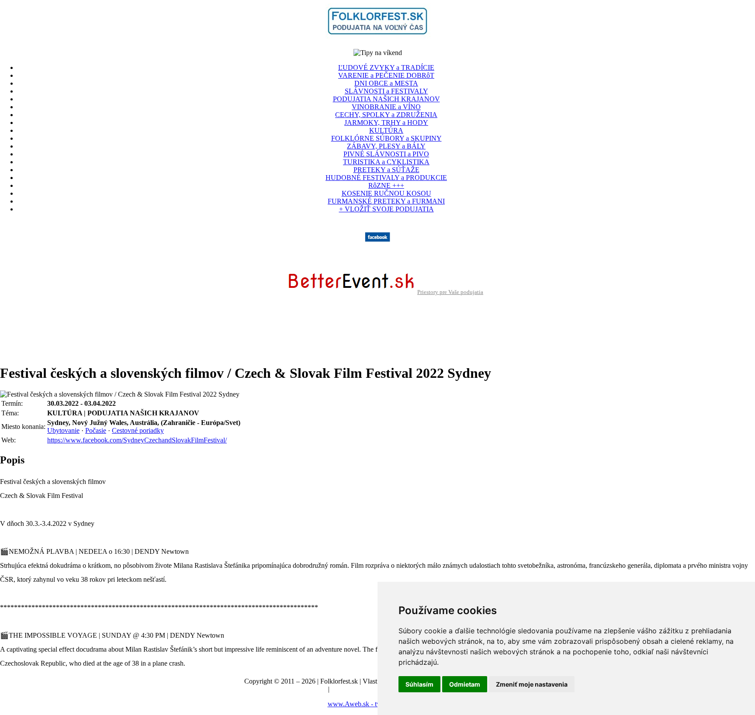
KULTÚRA (386, 130)
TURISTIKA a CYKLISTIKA (386, 162)
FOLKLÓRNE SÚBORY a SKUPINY (386, 138)
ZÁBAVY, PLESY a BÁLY (386, 146)
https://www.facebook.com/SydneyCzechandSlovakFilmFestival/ (137, 440)
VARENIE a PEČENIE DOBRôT (386, 75)
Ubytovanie (63, 430)
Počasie (95, 430)
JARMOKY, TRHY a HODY (386, 122)
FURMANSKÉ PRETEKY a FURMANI (386, 201)
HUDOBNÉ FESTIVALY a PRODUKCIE (386, 177)
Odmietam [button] (464, 684)
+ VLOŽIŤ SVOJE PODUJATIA (386, 209)
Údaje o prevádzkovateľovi (288, 689)
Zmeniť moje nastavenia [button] (532, 684)
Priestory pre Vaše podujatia (450, 292)
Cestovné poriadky (138, 430)
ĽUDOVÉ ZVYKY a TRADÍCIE (386, 67)
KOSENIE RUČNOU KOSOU (386, 193)
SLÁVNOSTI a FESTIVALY (386, 91)
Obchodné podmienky (362, 689)
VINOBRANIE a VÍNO (386, 107)
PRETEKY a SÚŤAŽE (386, 169)
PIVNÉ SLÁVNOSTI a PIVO (386, 154)
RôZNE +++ (386, 185)
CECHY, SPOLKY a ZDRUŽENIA (386, 114)
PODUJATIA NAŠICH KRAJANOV (386, 99)
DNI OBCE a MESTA (386, 83)
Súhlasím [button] (419, 684)
